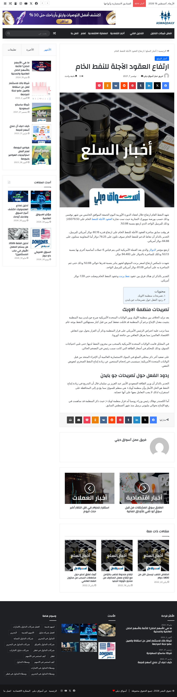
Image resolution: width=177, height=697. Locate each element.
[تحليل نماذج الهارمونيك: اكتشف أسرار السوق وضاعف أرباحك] (18, 196)
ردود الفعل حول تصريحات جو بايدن (144, 299)
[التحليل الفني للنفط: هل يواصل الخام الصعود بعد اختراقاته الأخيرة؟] (70, 647)
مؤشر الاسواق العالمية (120, 3)
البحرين (13, 632)
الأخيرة (30, 49)
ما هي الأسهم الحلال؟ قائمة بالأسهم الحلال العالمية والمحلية (20, 68)
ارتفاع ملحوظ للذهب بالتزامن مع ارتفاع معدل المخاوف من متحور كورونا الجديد (118, 577)
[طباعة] (70, 420)
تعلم (83, 33)
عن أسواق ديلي (39, 690)
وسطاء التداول (23, 662)
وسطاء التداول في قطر (16, 673)
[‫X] (157, 85)
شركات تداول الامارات (19, 650)
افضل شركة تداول (46, 632)
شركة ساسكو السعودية (22, 106)
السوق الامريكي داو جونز (42, 254)
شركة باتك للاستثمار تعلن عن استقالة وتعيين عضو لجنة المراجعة (19, 89)
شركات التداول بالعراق (44, 644)
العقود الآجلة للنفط (102, 219)
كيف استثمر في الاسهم (44, 662)
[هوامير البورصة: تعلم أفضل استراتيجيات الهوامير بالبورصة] (41, 155)
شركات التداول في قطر (44, 650)
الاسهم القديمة (28, 632)
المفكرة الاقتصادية (98, 33)
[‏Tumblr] (140, 85)
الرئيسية (162, 50)
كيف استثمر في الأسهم (36, 656)
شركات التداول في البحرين (18, 644)
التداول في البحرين (46, 638)
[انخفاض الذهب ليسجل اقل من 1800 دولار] (153, 555)
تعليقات (12, 49)
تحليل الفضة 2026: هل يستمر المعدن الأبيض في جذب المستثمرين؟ (18, 249)
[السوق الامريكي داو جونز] (41, 238)
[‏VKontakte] (115, 85)
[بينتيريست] (132, 85)
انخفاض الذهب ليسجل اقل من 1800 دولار (153, 576)
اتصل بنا (74, 33)
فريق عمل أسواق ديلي (153, 76)
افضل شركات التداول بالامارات (26, 626)
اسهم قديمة (49, 626)
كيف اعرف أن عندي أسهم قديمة (19, 128)
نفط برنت (124, 276)
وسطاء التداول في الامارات (42, 668)
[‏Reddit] (124, 85)
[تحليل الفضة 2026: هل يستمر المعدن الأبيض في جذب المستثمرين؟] (18, 233)
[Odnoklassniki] (107, 85)
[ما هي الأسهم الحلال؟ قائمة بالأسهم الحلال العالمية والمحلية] (41, 66)
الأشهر (47, 49)
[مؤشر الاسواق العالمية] (41, 201)
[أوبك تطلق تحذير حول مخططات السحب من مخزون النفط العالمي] (80, 555)
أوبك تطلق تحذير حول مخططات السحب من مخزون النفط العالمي (81, 577)
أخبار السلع (151, 50)
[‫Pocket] (99, 85)
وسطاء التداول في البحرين (42, 673)
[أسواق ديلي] (165, 18)
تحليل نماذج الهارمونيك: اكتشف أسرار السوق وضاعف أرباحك (18, 211)
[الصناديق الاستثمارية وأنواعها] (106, 630)
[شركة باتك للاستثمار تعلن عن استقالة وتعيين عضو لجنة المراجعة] (41, 90)
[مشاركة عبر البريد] (78, 420)
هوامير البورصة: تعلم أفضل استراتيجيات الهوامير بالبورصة (18, 153)
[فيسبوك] (165, 85)
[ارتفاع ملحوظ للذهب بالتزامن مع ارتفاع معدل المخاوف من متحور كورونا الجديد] (117, 555)
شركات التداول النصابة (23, 638)
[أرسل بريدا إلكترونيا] (142, 76)
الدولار (152, 249)
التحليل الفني (137, 33)
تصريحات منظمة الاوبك (150, 295)
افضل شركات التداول (161, 33)
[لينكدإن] (149, 85)
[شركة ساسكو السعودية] (41, 112)
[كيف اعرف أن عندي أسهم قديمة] (41, 133)
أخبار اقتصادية (117, 33)
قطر (52, 656)
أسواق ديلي (121, 690)
